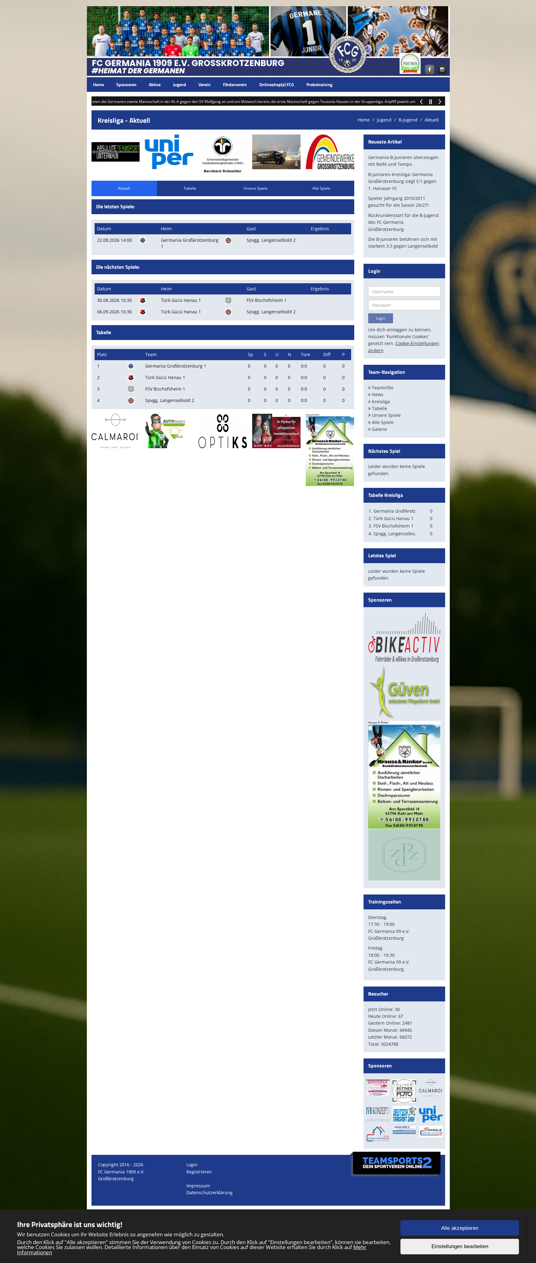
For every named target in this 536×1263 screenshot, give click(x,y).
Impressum (198, 1186)
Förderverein (235, 84)
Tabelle (190, 188)
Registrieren (199, 1172)
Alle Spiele (321, 188)
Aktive (155, 84)
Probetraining (319, 84)
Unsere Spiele (255, 188)
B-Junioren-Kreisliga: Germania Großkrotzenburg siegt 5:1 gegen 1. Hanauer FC (402, 181)
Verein (205, 84)
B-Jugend (408, 120)
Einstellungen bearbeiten (459, 1247)
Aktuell (432, 120)
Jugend (179, 84)
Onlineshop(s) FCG (276, 84)
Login (192, 1165)
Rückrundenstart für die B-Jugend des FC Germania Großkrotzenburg (403, 222)
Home (98, 84)
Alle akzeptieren (459, 1228)
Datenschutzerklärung (209, 1192)
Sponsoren (126, 84)
